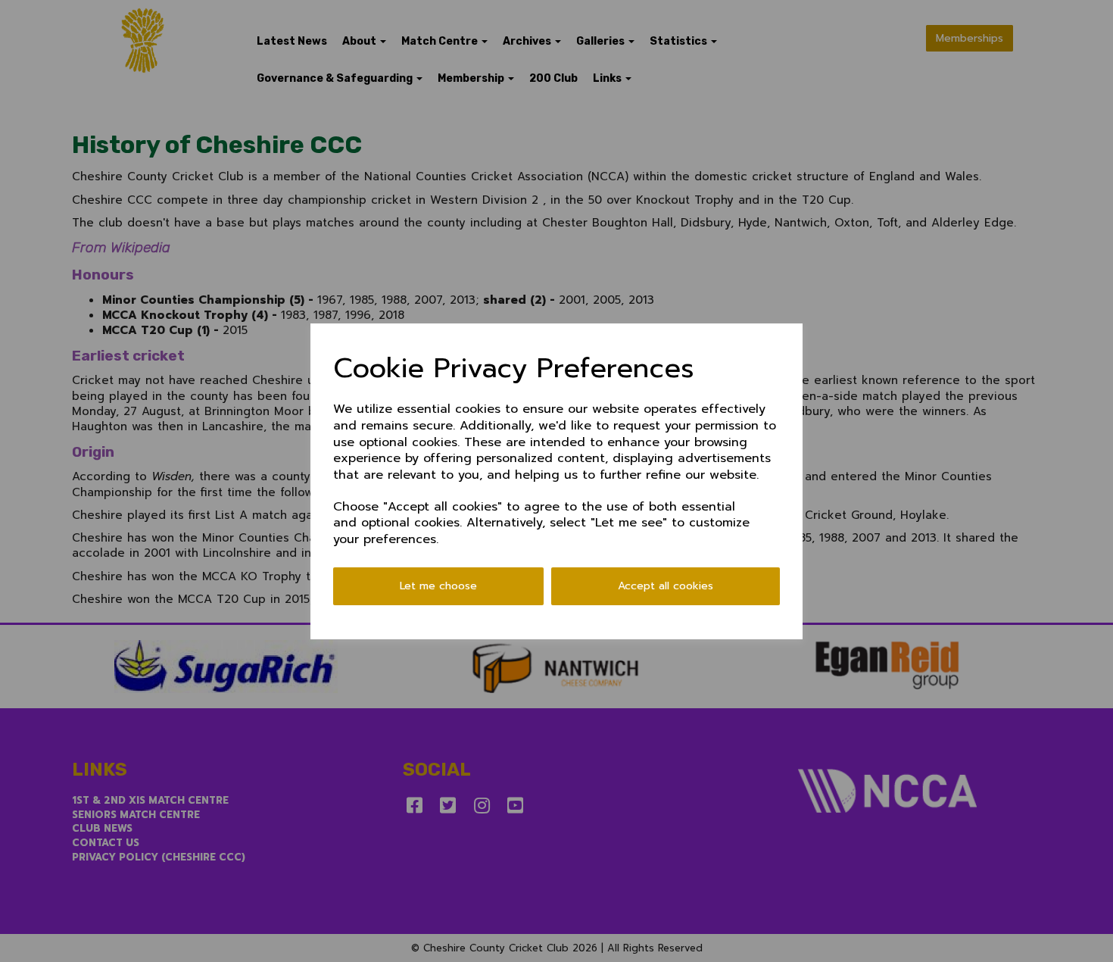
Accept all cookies (665, 586)
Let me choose (438, 586)
